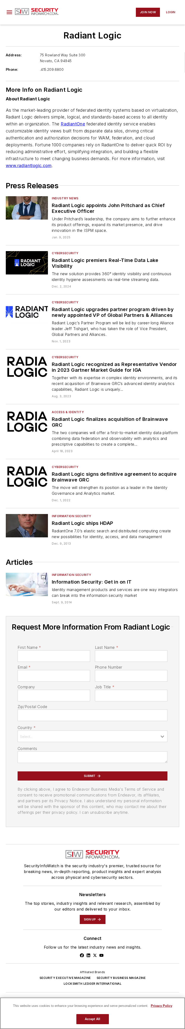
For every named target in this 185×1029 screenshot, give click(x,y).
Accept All (92, 1019)
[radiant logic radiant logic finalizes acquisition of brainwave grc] (27, 421)
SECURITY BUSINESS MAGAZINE (121, 978)
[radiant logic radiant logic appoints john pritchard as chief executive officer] (27, 208)
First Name (29, 647)
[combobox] (92, 736)
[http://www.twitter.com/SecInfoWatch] (94, 955)
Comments (27, 748)
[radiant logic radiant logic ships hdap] (27, 525)
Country (27, 727)
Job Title (104, 686)
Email (24, 667)
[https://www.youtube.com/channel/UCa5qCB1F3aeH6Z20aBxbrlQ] (101, 955)
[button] (9, 12)
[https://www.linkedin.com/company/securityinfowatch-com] (88, 955)
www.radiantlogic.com (29, 165)
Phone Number (108, 667)
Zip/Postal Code (32, 706)
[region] (92, 1013)
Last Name (106, 647)
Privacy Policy (161, 1006)
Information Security (71, 516)
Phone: (12, 69)
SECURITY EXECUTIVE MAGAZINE (65, 978)
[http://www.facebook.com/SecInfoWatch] (81, 955)
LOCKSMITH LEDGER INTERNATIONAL (92, 983)
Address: (14, 55)
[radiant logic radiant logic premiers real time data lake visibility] (27, 262)
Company (26, 686)
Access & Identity (68, 412)
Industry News (65, 198)
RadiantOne (73, 123)
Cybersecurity (65, 253)
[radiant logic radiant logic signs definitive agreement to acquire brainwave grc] (27, 476)
